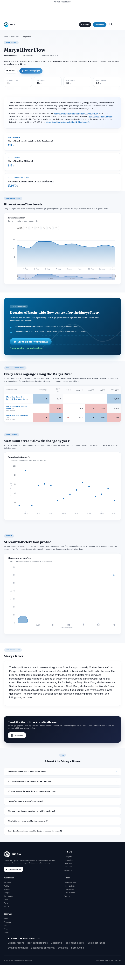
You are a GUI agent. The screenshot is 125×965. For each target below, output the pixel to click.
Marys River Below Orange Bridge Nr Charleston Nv (76, 113)
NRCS (111, 960)
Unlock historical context (32, 341)
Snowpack (68, 857)
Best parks (56, 942)
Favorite (10, 71)
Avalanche (68, 870)
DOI (120, 960)
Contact (6, 932)
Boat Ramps (8, 896)
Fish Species (69, 889)
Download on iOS (14, 869)
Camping (7, 893)
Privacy (6, 929)
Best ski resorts (16, 942)
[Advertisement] (62, 11)
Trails (6, 903)
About (6, 919)
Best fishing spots (75, 942)
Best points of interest (43, 947)
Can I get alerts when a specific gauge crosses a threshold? (35, 831)
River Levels (15, 36)
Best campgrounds (38, 942)
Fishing (7, 889)
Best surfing (77, 947)
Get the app (17, 735)
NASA (116, 960)
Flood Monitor (69, 893)
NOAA (106, 960)
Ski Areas (7, 882)
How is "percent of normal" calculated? (26, 801)
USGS (102, 960)
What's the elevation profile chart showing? (28, 821)
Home (6, 36)
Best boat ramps (96, 942)
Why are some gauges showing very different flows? (31, 811)
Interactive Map (70, 882)
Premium (7, 922)
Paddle (6, 886)
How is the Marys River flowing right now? (27, 771)
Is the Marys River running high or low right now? (30, 781)
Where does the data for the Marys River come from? (32, 791)
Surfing (6, 906)
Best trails (63, 947)
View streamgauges (31, 71)
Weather (67, 896)
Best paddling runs (18, 947)
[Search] (111, 24)
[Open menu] (118, 24)
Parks (6, 899)
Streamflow (68, 860)
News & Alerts (69, 886)
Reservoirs (68, 863)
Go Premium (99, 24)
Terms (6, 925)
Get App (86, 24)
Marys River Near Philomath (101, 116)
